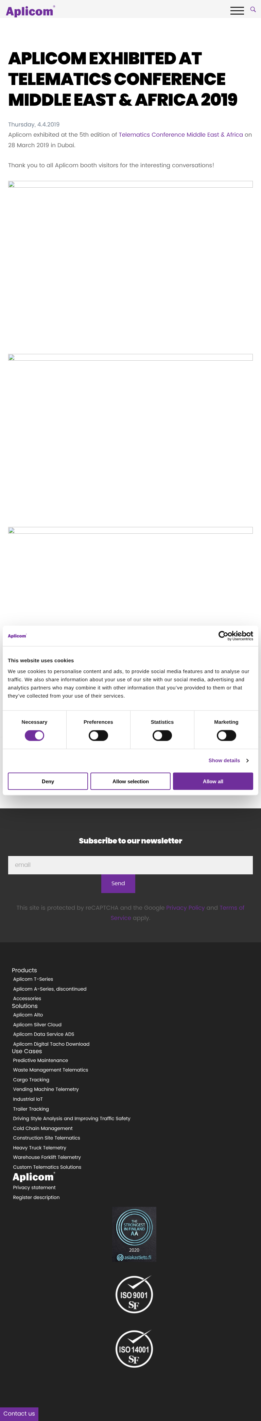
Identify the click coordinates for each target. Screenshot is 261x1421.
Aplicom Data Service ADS (43, 1034)
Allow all (213, 781)
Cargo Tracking (31, 1080)
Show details (224, 761)
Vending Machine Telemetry (46, 1089)
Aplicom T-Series (33, 979)
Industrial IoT (28, 1099)
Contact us (19, 1414)
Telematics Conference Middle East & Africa (181, 135)
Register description (36, 1197)
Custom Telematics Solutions (47, 1167)
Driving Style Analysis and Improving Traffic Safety (71, 1118)
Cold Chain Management (43, 1128)
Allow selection (130, 781)
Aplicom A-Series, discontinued (50, 989)
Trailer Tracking (31, 1109)
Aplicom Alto (28, 1015)
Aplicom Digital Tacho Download (51, 1044)
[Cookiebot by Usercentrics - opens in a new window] (223, 636)
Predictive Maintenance (40, 1060)
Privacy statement (34, 1187)
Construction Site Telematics (46, 1138)
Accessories (27, 998)
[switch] (98, 735)
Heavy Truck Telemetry (40, 1148)
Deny (48, 781)
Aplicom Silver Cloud (37, 1025)
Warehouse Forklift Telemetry (47, 1157)
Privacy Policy (185, 908)
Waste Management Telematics (50, 1070)
